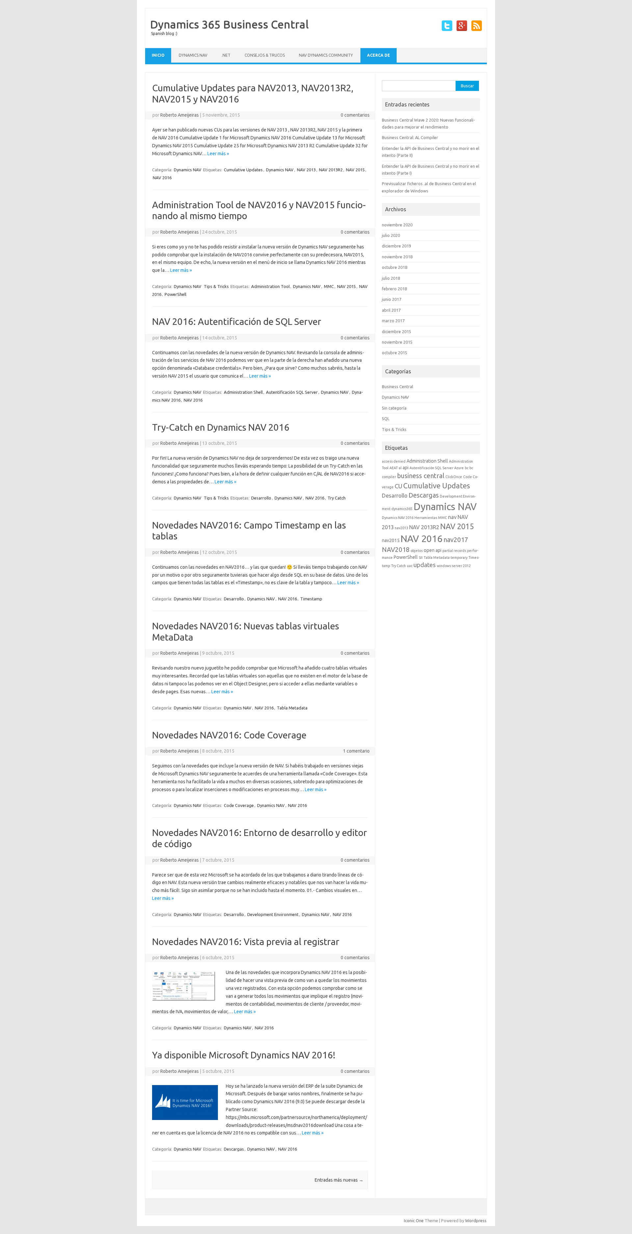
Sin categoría (394, 408)
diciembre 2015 (396, 331)
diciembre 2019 (396, 246)
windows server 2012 (454, 566)
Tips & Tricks (216, 286)
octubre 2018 (394, 267)
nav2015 (391, 540)
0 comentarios (355, 115)
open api (432, 550)
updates (424, 564)
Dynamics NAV (193, 55)
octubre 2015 (394, 352)
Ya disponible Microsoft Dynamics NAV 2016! (243, 1055)
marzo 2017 (393, 320)
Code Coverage (239, 805)
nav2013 (401, 528)
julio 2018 (391, 278)
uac (409, 566)
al (400, 468)
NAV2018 (395, 549)
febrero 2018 (394, 288)
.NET (226, 55)
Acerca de (378, 55)
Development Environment (273, 914)
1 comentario (356, 751)
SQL (385, 418)
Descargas (234, 1149)
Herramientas (425, 518)
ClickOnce (453, 477)
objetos (416, 551)
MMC (329, 286)
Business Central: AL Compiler (410, 137)
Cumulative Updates (243, 169)
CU (398, 486)
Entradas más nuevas (339, 1180)
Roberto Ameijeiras (179, 115)
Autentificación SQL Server (292, 392)
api (405, 467)
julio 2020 (391, 235)
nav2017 (455, 539)
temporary (459, 558)
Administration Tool (270, 286)
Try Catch (337, 498)
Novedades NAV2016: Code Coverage (229, 735)
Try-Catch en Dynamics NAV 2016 (220, 427)
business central (420, 475)
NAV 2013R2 (331, 169)
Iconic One (414, 1220)
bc (466, 468)
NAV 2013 (306, 169)
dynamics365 (401, 509)
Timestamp (311, 598)
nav (452, 517)
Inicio (158, 55)
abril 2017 (391, 310)
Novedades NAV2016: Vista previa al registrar (245, 941)
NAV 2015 (355, 169)
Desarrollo (261, 498)
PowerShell (175, 294)
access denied (394, 461)
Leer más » (218, 153)
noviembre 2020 (397, 224)
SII (421, 558)
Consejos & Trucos (265, 55)
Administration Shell (243, 392)
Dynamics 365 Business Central (229, 24)
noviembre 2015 (397, 342)
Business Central (397, 386)
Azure (459, 468)
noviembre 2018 (397, 256)
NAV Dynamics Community (326, 55)
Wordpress (476, 1220)
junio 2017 (391, 299)
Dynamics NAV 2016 (397, 518)
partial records (454, 551)
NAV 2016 (162, 177)
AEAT (393, 468)
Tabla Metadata (292, 707)
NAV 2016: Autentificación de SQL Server (236, 321)
